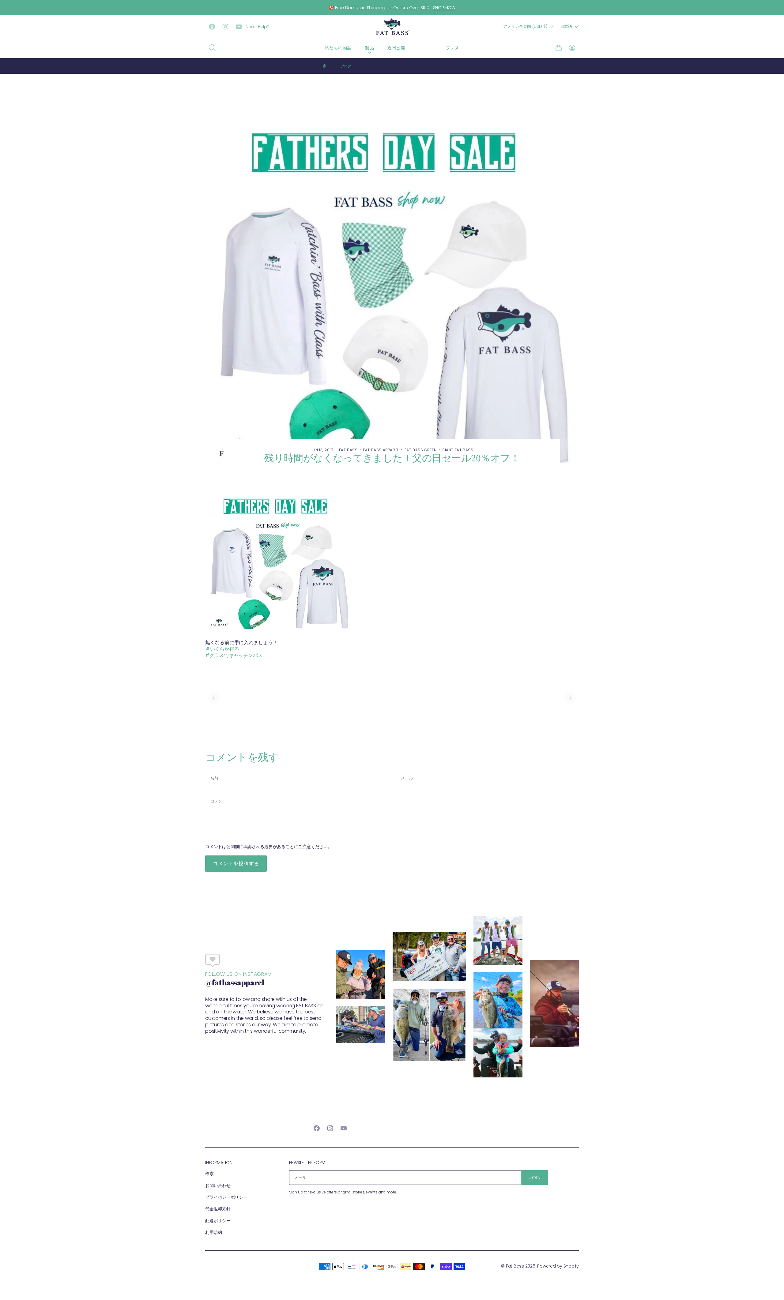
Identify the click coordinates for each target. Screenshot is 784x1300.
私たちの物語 (338, 48)
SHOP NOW (444, 8)
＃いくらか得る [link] (222, 648)
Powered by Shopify (558, 1266)
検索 (209, 1173)
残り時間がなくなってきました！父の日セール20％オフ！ (413, 66)
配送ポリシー (218, 1221)
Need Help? (258, 26)
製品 (369, 48)
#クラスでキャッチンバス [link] (233, 655)
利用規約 (213, 1232)
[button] (212, 47)
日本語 (566, 26)
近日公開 (396, 48)
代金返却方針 (218, 1209)
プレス (452, 48)
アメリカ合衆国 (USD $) (525, 26)
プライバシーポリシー (226, 1197)
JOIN (535, 1177)
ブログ (425, 48)
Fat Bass (515, 1266)
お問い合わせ (218, 1185)
